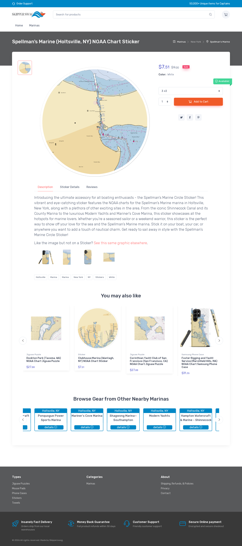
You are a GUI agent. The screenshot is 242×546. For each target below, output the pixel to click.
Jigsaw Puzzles (21, 483)
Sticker (81, 354)
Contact (166, 493)
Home (19, 25)
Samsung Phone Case (193, 354)
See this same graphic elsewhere (120, 243)
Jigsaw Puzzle (33, 354)
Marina (53, 277)
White (112, 277)
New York (78, 277)
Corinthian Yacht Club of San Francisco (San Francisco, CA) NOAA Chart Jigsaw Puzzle (149, 361)
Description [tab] (45, 187)
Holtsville (40, 277)
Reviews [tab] (91, 187)
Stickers (99, 277)
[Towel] (66, 257)
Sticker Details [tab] (69, 187)
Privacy (165, 488)
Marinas (34, 25)
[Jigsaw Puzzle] (109, 257)
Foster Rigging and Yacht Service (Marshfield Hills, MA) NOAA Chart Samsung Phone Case (199, 362)
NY (89, 277)
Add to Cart (200, 101)
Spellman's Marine (220, 41)
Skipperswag (56, 540)
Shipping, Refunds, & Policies (177, 483)
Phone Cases (19, 493)
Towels (16, 502)
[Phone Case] (45, 257)
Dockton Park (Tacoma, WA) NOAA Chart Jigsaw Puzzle (43, 360)
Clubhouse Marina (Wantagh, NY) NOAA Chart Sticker (96, 360)
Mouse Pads (19, 488)
